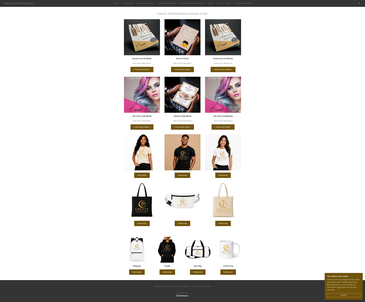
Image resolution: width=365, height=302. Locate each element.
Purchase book (182, 69)
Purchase (142, 175)
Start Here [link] (128, 3)
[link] (19, 4)
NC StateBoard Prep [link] (243, 3)
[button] (359, 3)
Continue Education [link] (167, 3)
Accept (344, 295)
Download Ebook (223, 69)
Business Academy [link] (145, 3)
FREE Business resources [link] (192, 3)
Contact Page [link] (224, 3)
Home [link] (116, 3)
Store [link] (210, 3)
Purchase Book (141, 69)
